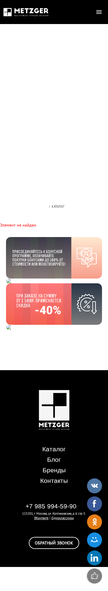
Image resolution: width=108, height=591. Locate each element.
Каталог (54, 449)
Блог (54, 459)
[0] (87, 12)
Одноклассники (62, 518)
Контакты (54, 480)
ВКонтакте (41, 518)
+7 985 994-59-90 (51, 506)
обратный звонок (54, 543)
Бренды (54, 470)
